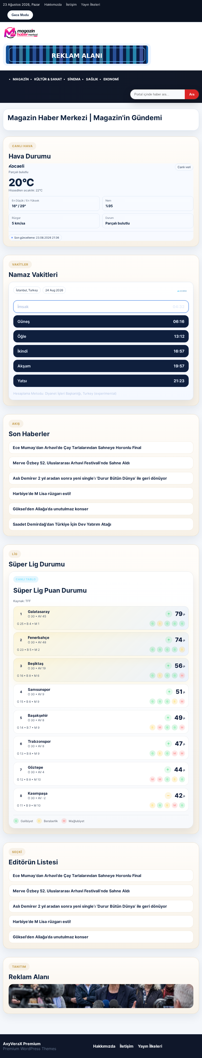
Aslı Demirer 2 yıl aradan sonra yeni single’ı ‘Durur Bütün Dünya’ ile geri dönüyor (90, 478)
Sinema (74, 79)
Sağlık (92, 79)
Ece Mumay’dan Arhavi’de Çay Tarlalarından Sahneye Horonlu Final (77, 447)
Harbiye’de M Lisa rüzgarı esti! (42, 493)
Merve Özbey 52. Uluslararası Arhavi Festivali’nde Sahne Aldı (71, 462)
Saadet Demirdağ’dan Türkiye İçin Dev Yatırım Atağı (62, 524)
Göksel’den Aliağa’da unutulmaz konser (50, 508)
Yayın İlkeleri (90, 4)
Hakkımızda (53, 4)
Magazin (21, 79)
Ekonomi (111, 79)
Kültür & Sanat (48, 79)
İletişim (71, 4)
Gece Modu (20, 15)
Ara (191, 94)
